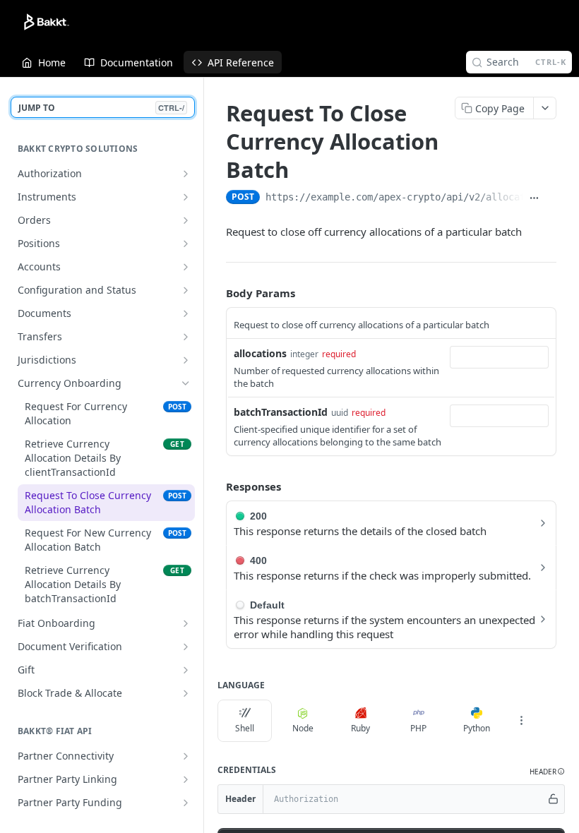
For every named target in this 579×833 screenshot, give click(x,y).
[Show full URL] (534, 198)
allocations (260, 353)
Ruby (360, 728)
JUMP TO (101, 108)
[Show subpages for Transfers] (185, 336)
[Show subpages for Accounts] (185, 266)
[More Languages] (521, 720)
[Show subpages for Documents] (185, 313)
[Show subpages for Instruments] (185, 197)
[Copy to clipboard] (550, 198)
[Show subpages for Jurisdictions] (185, 360)
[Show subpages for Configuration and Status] (185, 290)
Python (476, 728)
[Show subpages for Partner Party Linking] (185, 779)
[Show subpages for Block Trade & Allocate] (185, 693)
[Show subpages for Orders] (185, 220)
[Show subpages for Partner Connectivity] (185, 756)
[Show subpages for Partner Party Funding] (185, 802)
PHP (418, 728)
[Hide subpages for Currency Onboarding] (185, 383)
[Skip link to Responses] (216, 487)
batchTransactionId (281, 412)
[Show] (553, 799)
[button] (547, 772)
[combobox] (499, 357)
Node (303, 728)
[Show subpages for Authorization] (185, 173)
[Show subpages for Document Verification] (185, 646)
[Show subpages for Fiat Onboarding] (185, 623)
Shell (244, 728)
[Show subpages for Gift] (185, 670)
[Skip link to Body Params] (216, 293)
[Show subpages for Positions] (185, 243)
